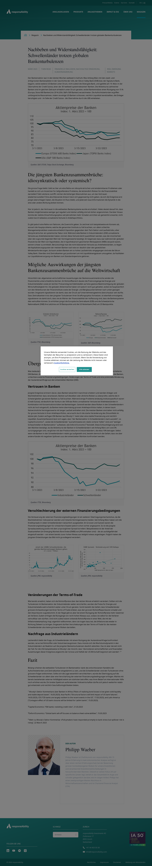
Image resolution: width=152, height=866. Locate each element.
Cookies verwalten (67, 369)
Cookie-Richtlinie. (62, 363)
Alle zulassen (84, 369)
